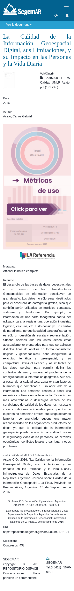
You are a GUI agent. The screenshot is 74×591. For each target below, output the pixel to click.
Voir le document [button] (17, 24)
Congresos (10, 545)
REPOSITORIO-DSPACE (20, 568)
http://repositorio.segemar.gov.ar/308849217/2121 (36, 532)
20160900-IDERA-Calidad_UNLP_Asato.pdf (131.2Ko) (55, 82)
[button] (56, 15)
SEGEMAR (11, 559)
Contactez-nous (13, 573)
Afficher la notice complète (20, 271)
